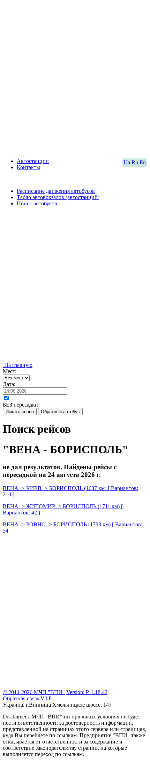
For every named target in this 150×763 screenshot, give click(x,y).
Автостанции (33, 161)
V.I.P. (46, 698)
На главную (17, 365)
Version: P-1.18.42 (86, 692)
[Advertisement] (75, 77)
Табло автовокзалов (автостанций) (58, 197)
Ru (136, 162)
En (143, 162)
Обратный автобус (60, 411)
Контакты (28, 167)
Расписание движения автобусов (56, 191)
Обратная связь (21, 698)
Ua (127, 162)
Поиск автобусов (37, 203)
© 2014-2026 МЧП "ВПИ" (34, 692)
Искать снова (20, 411)
